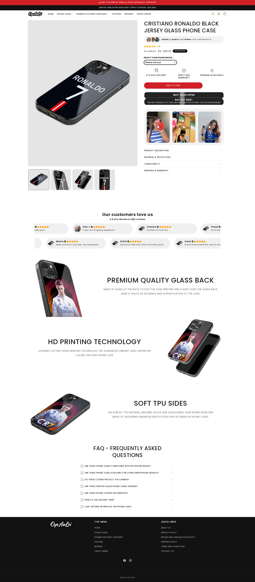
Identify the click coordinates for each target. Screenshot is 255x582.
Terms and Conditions (173, 546)
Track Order (101, 551)
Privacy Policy (169, 532)
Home (97, 527)
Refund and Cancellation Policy (178, 537)
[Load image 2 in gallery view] (60, 179)
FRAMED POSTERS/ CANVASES (108, 537)
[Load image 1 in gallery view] (39, 179)
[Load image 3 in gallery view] (82, 179)
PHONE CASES (101, 532)
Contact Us (167, 551)
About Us (166, 527)
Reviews (98, 546)
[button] (65, 14)
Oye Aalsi (131, 577)
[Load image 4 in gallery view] (104, 179)
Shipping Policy (169, 541)
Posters (98, 541)
